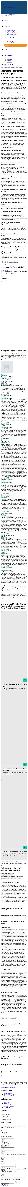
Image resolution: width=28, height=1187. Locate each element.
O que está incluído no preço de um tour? (13, 104)
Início (2, 67)
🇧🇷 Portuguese (8, 55)
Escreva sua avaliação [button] (6, 378)
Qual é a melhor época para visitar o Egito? (14, 80)
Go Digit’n (12, 1127)
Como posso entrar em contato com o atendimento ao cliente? (12, 163)
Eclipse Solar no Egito (12, 34)
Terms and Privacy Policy (21, 1168)
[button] (14, 80)
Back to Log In (4, 1185)
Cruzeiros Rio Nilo (9, 37)
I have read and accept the (14, 1168)
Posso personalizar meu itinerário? (11, 211)
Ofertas (6, 45)
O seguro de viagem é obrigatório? (11, 150)
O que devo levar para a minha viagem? (13, 126)
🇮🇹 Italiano (9, 62)
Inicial (6, 20)
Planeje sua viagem (8, 64)
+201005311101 (7, 11)
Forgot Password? (5, 1143)
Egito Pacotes (8, 26)
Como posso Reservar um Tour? (10, 93)
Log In (14, 1171)
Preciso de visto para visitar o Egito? (12, 140)
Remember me (5, 1142)
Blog (6, 49)
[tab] (8, 873)
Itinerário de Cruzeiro (12, 42)
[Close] (1, 1130)
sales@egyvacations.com (9, 7)
